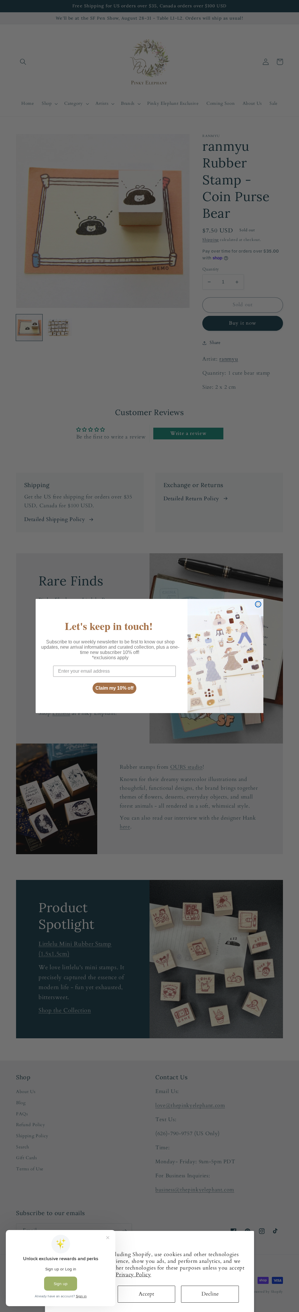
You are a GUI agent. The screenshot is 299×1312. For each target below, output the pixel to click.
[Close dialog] (258, 604)
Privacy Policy (133, 1274)
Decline (210, 1294)
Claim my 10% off (114, 688)
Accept (146, 1294)
